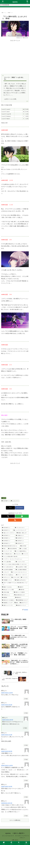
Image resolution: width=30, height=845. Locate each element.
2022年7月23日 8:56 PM (6, 751)
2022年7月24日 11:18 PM (7, 765)
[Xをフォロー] (8, 516)
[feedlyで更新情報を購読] (22, 516)
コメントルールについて (8, 835)
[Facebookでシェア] (5, 569)
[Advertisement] (15, 57)
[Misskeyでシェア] (25, 564)
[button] (27, 446)
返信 (27, 698)
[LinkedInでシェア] (15, 573)
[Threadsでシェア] (11, 569)
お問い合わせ (15, 840)
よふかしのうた (15, 500)
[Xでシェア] (5, 564)
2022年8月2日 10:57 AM (6, 803)
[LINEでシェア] (25, 569)
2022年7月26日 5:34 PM (6, 786)
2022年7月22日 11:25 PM (7, 692)
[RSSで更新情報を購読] (15, 520)
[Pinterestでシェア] (8, 573)
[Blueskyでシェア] (18, 564)
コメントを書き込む (15, 820)
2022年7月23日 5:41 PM (6, 734)
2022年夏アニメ (6, 500)
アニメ (4, 498)
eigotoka (15, 2)
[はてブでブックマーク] (18, 569)
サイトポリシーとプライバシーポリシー (22, 836)
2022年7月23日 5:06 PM (7, 719)
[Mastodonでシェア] (11, 564)
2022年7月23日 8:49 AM (6, 704)
